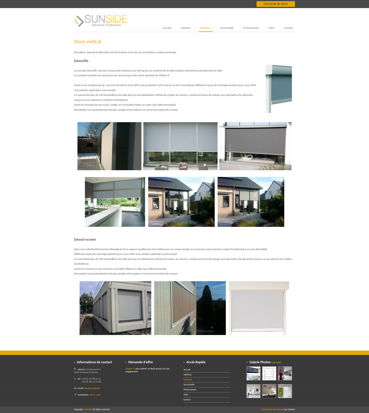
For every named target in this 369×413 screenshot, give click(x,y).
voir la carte (94, 395)
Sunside (87, 409)
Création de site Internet (272, 409)
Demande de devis (276, 4)
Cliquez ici (130, 369)
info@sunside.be (92, 388)
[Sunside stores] (100, 31)
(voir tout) (276, 363)
